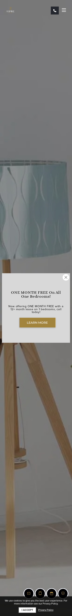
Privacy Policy (45, 610)
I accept (27, 610)
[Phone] (55, 10)
